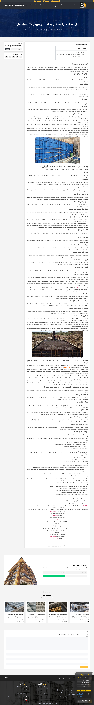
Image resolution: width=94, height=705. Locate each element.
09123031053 (55, 515)
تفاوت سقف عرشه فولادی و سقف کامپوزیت (58, 614)
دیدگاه (86, 636)
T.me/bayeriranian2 (80, 694)
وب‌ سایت (86, 661)
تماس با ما (55, 6)
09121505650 (79, 696)
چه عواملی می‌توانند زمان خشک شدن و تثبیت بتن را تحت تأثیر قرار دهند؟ (70, 54)
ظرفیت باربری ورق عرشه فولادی (82, 614)
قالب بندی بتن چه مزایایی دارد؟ (78, 56)
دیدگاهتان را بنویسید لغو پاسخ (79, 57)
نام (87, 652)
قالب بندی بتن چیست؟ (80, 52)
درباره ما (36, 4)
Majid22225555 (79, 695)
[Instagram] (26, 700)
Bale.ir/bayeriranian (80, 693)
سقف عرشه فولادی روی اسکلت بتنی (16, 614)
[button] (57, 48)
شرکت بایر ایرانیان (57, 519)
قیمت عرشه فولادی (51, 4)
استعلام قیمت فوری (84, 690)
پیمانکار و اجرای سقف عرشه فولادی (70, 4)
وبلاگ (41, 4)
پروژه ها (44, 4)
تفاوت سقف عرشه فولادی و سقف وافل (37, 614)
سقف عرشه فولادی (59, 4)
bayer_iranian (53, 511)
